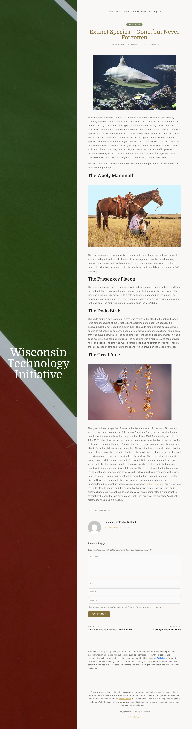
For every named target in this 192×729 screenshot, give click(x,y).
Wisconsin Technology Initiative (38, 363)
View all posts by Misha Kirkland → (118, 528)
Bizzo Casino (125, 698)
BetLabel (161, 658)
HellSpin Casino (154, 484)
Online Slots (134, 24)
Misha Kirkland (134, 44)
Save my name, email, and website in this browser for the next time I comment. (126, 607)
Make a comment (152, 44)
